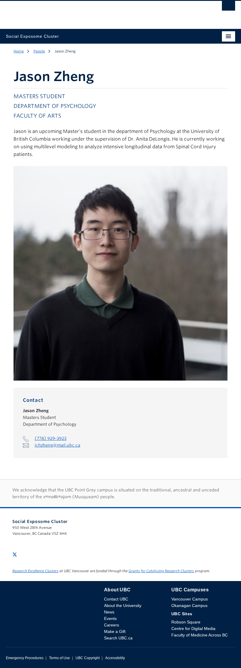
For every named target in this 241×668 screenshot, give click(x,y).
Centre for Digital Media (193, 628)
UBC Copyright (88, 658)
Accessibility (115, 658)
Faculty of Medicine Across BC (199, 635)
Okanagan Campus (189, 605)
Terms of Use (59, 658)
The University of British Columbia (86, 12)
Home (19, 51)
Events (110, 618)
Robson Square (185, 622)
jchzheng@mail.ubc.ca (57, 445)
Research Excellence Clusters (35, 571)
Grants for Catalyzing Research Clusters (161, 571)
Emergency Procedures (24, 658)
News (109, 612)
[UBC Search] (228, 7)
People (39, 51)
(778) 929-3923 (50, 438)
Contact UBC (116, 599)
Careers (111, 625)
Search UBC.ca (118, 638)
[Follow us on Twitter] (14, 554)
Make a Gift (114, 631)
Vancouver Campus (189, 599)
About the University (122, 605)
